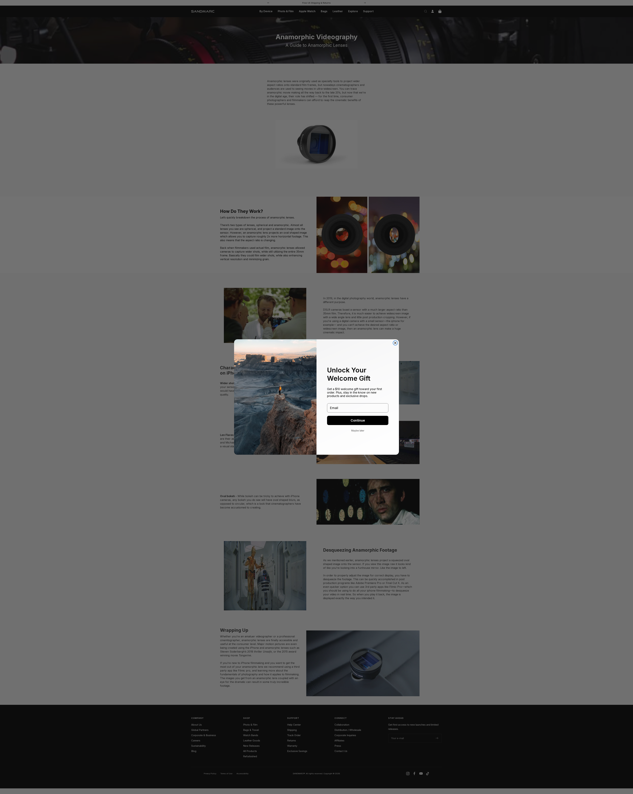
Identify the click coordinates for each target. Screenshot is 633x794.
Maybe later (357, 430)
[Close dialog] (395, 343)
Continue (358, 420)
